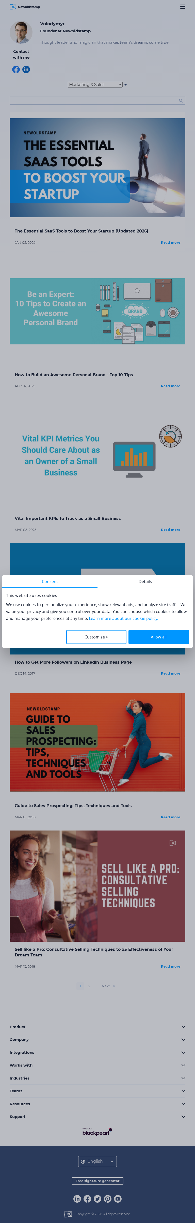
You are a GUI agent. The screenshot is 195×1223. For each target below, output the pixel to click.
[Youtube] (118, 1199)
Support (18, 1116)
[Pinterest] (107, 1199)
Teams (16, 1090)
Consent (50, 581)
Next (106, 986)
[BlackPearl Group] (97, 1131)
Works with (21, 1065)
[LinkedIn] (77, 1199)
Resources (20, 1103)
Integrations (22, 1052)
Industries (19, 1078)
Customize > (96, 637)
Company (19, 1039)
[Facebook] (87, 1199)
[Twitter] (97, 1199)
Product (18, 1026)
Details (145, 581)
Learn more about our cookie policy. (123, 618)
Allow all (159, 637)
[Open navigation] (182, 6)
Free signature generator (98, 1181)
